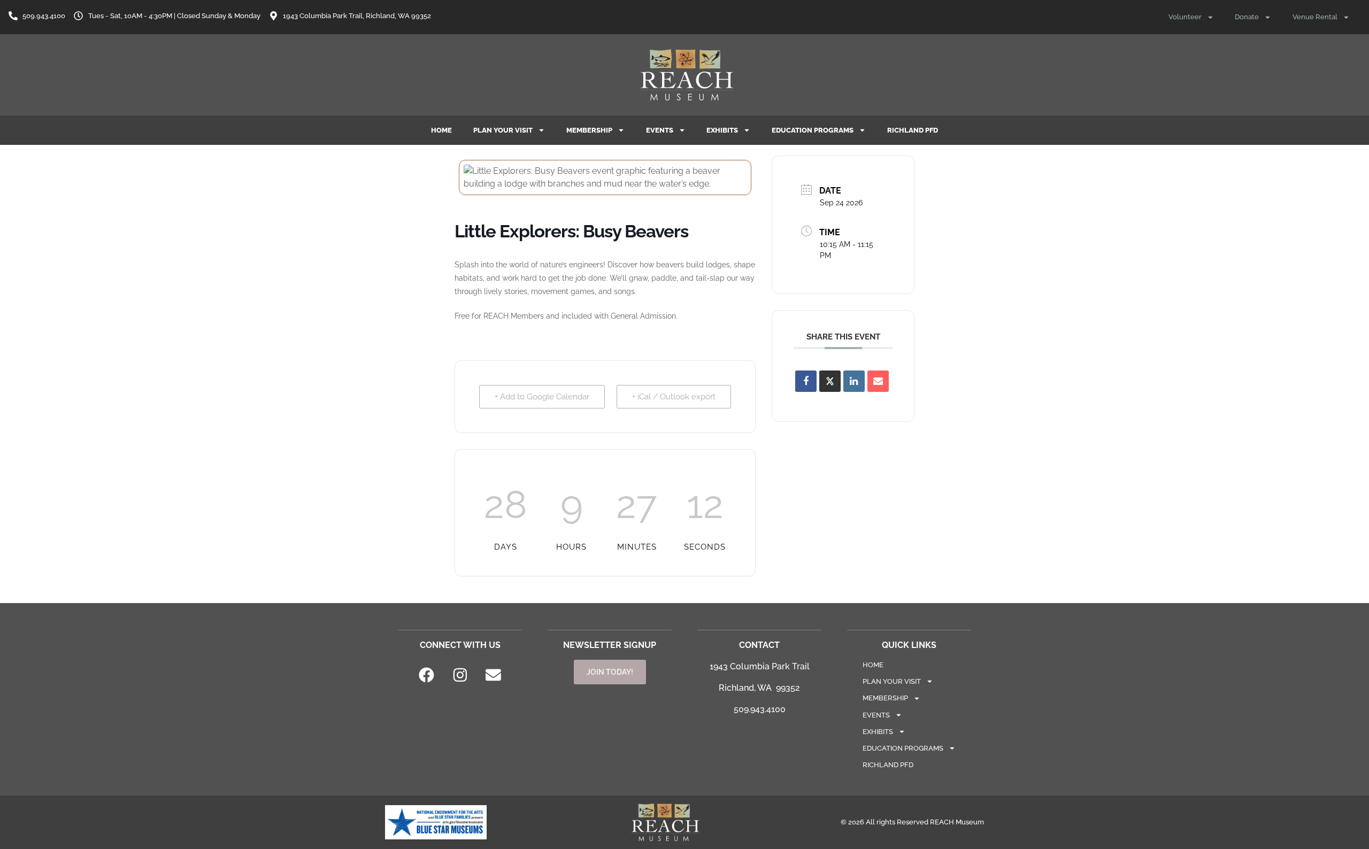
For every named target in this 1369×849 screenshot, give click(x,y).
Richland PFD (912, 130)
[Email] (878, 381)
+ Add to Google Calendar (542, 397)
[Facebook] (426, 675)
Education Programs (812, 130)
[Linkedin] (854, 381)
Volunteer (1185, 17)
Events (659, 130)
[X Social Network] (830, 381)
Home (441, 130)
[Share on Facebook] (806, 381)
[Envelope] (493, 675)
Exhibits (722, 130)
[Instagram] (459, 675)
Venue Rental (1315, 17)
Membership (589, 130)
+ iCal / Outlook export (674, 397)
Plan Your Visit (503, 130)
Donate (1247, 17)
